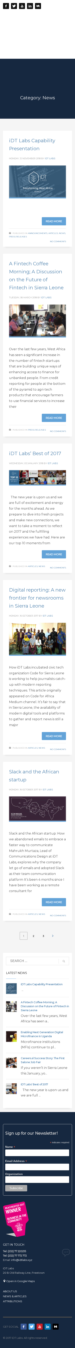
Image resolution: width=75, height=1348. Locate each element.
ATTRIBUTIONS (12, 1301)
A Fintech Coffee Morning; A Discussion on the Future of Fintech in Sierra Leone (45, 1006)
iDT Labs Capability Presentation (42, 984)
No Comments (58, 241)
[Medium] (38, 6)
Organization (14, 1174)
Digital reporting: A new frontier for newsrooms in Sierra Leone (37, 598)
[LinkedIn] (30, 6)
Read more (54, 221)
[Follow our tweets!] (32, 1327)
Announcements (37, 233)
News (62, 233)
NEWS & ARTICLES (15, 1296)
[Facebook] (6, 6)
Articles (53, 233)
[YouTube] (22, 6)
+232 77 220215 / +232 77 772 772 (48, 15)
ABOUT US (10, 1291)
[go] (64, 961)
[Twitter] (14, 6)
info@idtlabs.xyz (21, 1259)
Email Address (16, 1161)
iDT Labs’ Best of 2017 (35, 453)
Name (10, 1147)
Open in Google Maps (20, 1281)
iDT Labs (50, 158)
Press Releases (18, 236)
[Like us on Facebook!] (24, 1327)
